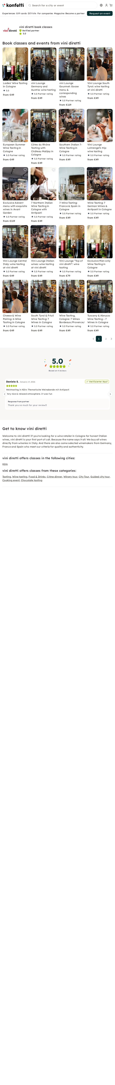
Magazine (59, 13)
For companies (45, 13)
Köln (5, 464)
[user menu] (106, 5)
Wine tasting (19, 476)
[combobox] (61, 5)
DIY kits (32, 13)
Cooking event (11, 480)
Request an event (99, 13)
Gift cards (21, 13)
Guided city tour (100, 476)
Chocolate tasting (31, 480)
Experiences (8, 13)
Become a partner (75, 13)
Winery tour (70, 476)
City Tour (84, 476)
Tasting (6, 476)
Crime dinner (54, 476)
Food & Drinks (37, 476)
